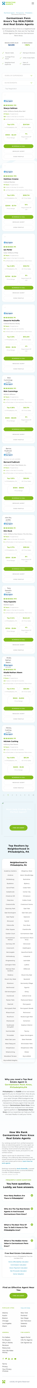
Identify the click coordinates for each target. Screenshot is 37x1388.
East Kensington (10, 913)
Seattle (23, 1326)
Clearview (10, 900)
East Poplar (10, 917)
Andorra (10, 875)
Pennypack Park (10, 1008)
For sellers (6, 1337)
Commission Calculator (18, 1265)
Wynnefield (27, 1056)
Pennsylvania (20, 13)
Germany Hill (10, 944)
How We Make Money (7, 1351)
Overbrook (10, 996)
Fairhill (26, 921)
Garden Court (10, 933)
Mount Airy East (26, 975)
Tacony (26, 1031)
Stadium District (26, 1025)
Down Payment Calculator (18, 1268)
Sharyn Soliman (10, 108)
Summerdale (10, 1031)
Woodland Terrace (10, 1056)
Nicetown (10, 983)
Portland (24, 1315)
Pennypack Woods (26, 1008)
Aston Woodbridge (26, 875)
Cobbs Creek (26, 900)
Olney (27, 991)
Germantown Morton (10, 939)
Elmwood (10, 921)
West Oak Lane (10, 1039)
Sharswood (10, 1021)
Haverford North (26, 952)
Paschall (10, 1004)
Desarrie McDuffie (12, 321)
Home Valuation (18, 1274)
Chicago (5, 1321)
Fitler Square (10, 929)
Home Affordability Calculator (18, 1262)
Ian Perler (8, 250)
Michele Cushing (11, 741)
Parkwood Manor (27, 1000)
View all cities (25, 1308)
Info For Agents (26, 1340)
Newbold (27, 979)
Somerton (26, 1021)
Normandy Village (27, 983)
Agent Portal (25, 1337)
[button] (4, 795)
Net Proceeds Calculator (18, 1271)
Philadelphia (28, 13)
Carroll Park (10, 888)
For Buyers (6, 1340)
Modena (10, 975)
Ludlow (26, 965)
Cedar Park (27, 888)
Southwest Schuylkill (10, 1026)
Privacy (5, 1366)
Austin (4, 1315)
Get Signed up (26, 1343)
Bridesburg (10, 879)
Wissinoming (10, 1052)
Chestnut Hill (10, 896)
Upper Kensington (26, 1035)
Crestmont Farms (27, 904)
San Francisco (26, 1321)
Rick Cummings (11, 391)
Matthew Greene (11, 179)
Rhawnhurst (10, 1012)
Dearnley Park (10, 908)
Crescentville (10, 904)
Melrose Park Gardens (10, 970)
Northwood (10, 987)
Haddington (27, 948)
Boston (5, 1318)
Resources (6, 1348)
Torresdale (10, 1035)
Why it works (7, 1343)
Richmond (26, 1012)
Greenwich (10, 948)
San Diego (24, 1318)
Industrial (27, 956)
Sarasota (24, 1323)
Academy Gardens (10, 871)
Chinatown (27, 896)
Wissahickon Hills (27, 1048)
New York (24, 1313)
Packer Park (10, 1000)
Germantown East (26, 933)
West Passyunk (10, 1043)
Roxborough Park (27, 1017)
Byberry (27, 883)
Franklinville (27, 929)
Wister (26, 1052)
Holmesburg (10, 956)
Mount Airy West (10, 979)
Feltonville (10, 925)
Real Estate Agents (9, 13)
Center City (27, 892)
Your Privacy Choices (6, 1370)
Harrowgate (10, 952)
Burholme (26, 879)
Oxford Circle (26, 996)
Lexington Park (10, 965)
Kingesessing (10, 960)
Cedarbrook (10, 892)
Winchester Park (27, 1043)
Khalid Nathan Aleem (13, 672)
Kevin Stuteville (22, 1168)
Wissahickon (10, 1048)
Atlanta (5, 1313)
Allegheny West (26, 871)
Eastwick (27, 917)
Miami (4, 1326)
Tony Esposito (10, 602)
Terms (4, 1364)
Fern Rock (26, 925)
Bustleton (10, 883)
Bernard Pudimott (12, 462)
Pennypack (27, 1004)
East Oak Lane (27, 913)
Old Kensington (10, 991)
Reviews (5, 1345)
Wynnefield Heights (10, 1060)
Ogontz (26, 987)
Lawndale (26, 960)
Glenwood (26, 944)
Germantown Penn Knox (26, 939)
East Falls (27, 908)
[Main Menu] (33, 3)
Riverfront (10, 1017)
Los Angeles (6, 1323)
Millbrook (27, 969)
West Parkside (27, 1039)
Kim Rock (8, 531)
